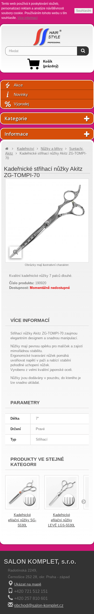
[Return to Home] (6, 149)
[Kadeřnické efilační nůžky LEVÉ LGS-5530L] (61, 492)
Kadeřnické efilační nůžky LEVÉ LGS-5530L (61, 520)
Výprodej (21, 104)
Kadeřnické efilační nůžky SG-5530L (22, 520)
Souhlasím (83, 11)
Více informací (27, 18)
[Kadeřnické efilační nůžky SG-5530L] (22, 492)
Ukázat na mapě (27, 584)
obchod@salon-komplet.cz (38, 605)
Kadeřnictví (25, 149)
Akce (18, 85)
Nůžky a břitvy (52, 149)
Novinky (21, 94)
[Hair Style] (47, 35)
